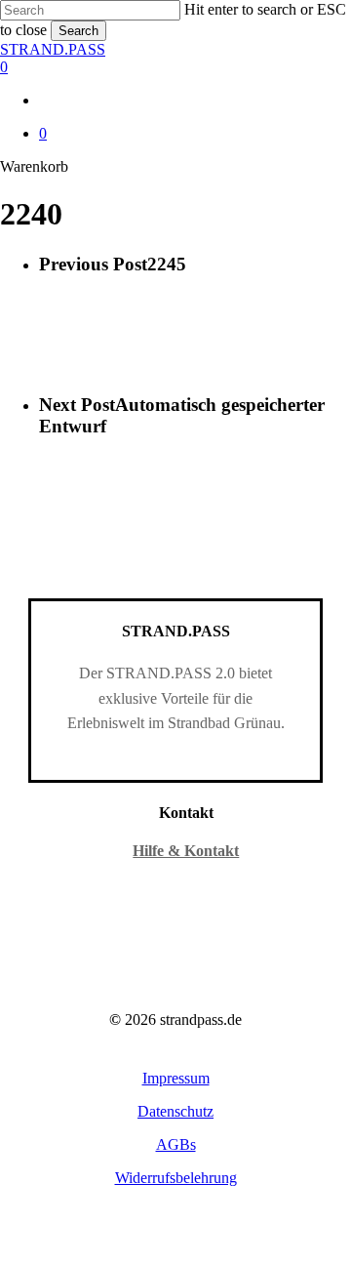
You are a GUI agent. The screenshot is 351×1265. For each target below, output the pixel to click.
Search (78, 30)
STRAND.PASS (52, 49)
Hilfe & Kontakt (186, 850)
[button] (176, 1078)
